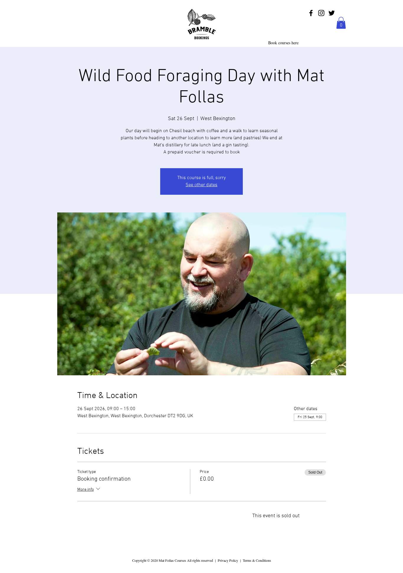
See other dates (201, 185)
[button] (341, 23)
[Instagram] (321, 13)
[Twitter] (331, 13)
